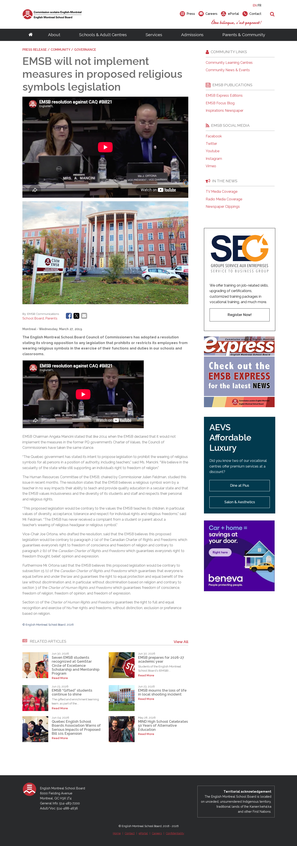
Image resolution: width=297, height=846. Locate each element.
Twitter (211, 144)
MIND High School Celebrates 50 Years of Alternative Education (163, 725)
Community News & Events (228, 70)
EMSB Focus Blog (220, 103)
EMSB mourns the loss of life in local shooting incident (162, 692)
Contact (130, 833)
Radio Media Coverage (224, 199)
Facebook (214, 136)
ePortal (143, 833)
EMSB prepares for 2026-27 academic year (161, 659)
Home (117, 833)
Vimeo (211, 166)
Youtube (212, 151)
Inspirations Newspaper (224, 111)
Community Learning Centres (229, 63)
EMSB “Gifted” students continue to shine (72, 692)
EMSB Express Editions (224, 96)
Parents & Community (243, 34)
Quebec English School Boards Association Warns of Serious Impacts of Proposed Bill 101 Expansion (76, 727)
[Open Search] (272, 14)
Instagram (214, 159)
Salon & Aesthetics (239, 502)
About (54, 34)
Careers (157, 833)
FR (259, 5)
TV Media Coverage (221, 192)
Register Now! (240, 315)
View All (181, 641)
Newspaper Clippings (223, 207)
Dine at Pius (239, 485)
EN (255, 5)
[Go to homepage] (30, 35)
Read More (60, 678)
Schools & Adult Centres (103, 34)
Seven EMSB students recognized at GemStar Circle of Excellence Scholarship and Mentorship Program (75, 665)
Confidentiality (175, 833)
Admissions (192, 34)
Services (154, 34)
